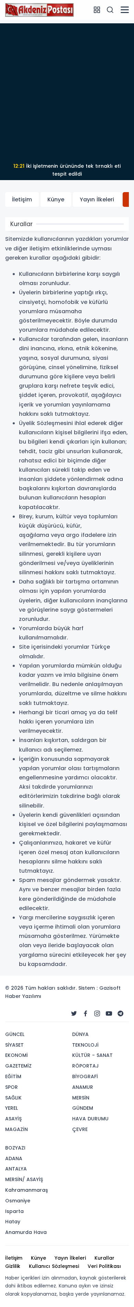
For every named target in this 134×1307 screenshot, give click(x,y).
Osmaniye (17, 1200)
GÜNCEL (14, 1034)
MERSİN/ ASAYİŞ (24, 1179)
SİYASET (14, 1044)
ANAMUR (82, 1087)
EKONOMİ (16, 1055)
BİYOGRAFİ (85, 1076)
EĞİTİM (13, 1076)
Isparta (14, 1211)
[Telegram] (120, 1014)
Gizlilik (12, 1266)
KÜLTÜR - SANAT (92, 1055)
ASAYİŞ (13, 1118)
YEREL (11, 1108)
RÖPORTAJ (85, 1065)
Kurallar (104, 1258)
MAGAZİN (16, 1129)
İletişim (22, 199)
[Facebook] (85, 1014)
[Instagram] (97, 1014)
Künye (55, 199)
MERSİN (80, 1097)
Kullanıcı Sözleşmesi (54, 1266)
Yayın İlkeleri (97, 199)
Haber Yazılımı (23, 996)
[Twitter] (73, 1014)
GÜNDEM (82, 1108)
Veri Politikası (104, 1266)
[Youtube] (108, 1014)
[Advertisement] (67, 90)
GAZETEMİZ (18, 1065)
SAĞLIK (13, 1097)
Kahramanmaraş (26, 1190)
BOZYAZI (15, 1147)
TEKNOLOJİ (85, 1044)
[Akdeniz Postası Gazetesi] (39, 9)
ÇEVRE (80, 1129)
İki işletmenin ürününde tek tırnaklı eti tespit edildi (67, 170)
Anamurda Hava (26, 1232)
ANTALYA (16, 1168)
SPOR (11, 1087)
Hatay (12, 1221)
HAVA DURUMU (90, 1118)
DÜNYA (80, 1034)
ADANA (13, 1158)
